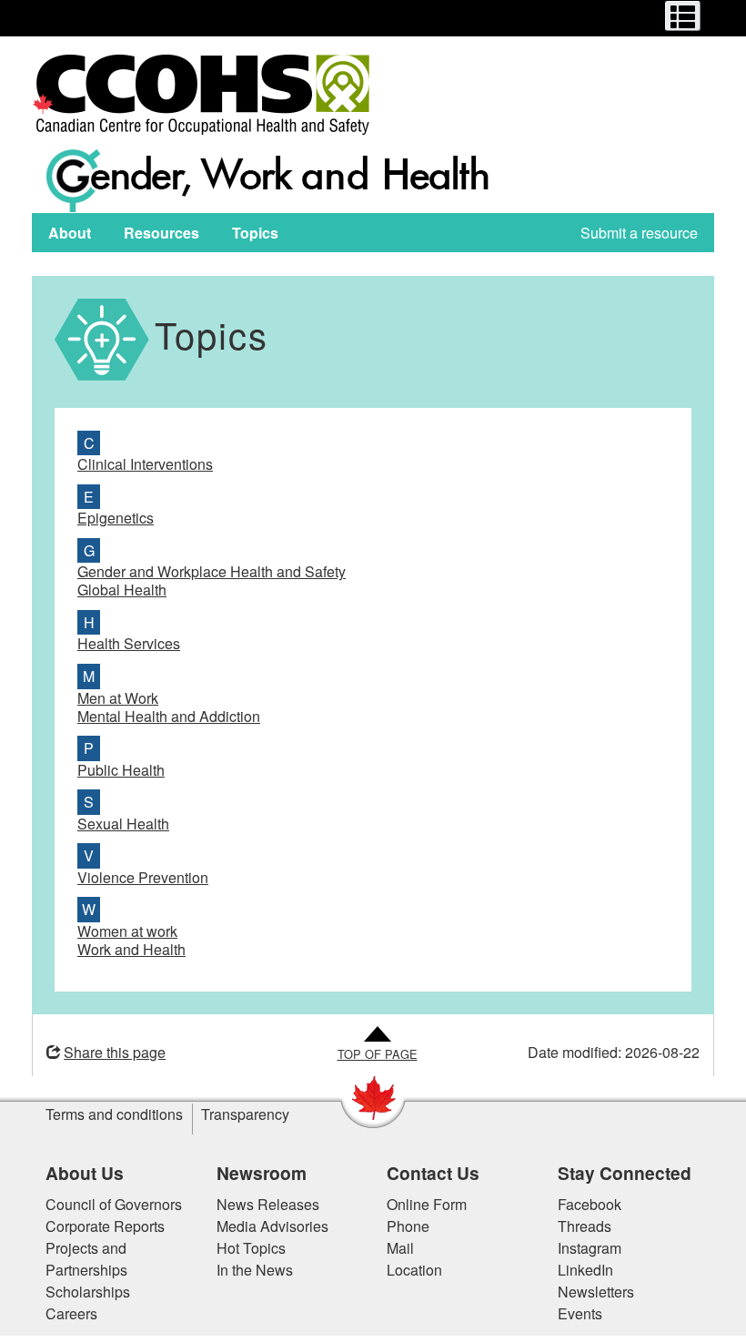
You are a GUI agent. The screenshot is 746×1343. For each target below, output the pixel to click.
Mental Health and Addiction (168, 716)
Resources (161, 232)
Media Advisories (272, 1226)
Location (414, 1269)
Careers (71, 1313)
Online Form (427, 1204)
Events (580, 1313)
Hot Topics (251, 1247)
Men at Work (117, 697)
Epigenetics (115, 517)
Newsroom (262, 1172)
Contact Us (433, 1172)
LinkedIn (585, 1269)
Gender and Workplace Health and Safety (211, 571)
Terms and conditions (114, 1114)
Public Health (121, 769)
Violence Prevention (142, 877)
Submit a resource (639, 232)
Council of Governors (113, 1204)
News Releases (268, 1204)
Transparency (245, 1114)
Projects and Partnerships (86, 1258)
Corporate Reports (105, 1226)
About (69, 232)
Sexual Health (123, 823)
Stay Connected (624, 1172)
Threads (584, 1226)
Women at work (127, 931)
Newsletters (596, 1291)
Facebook (589, 1204)
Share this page (115, 1052)
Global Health (121, 589)
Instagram (589, 1247)
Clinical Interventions (145, 463)
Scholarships (87, 1291)
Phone (408, 1226)
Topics (255, 232)
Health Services (128, 643)
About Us (84, 1172)
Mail (400, 1247)
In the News (255, 1269)
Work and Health (131, 949)
